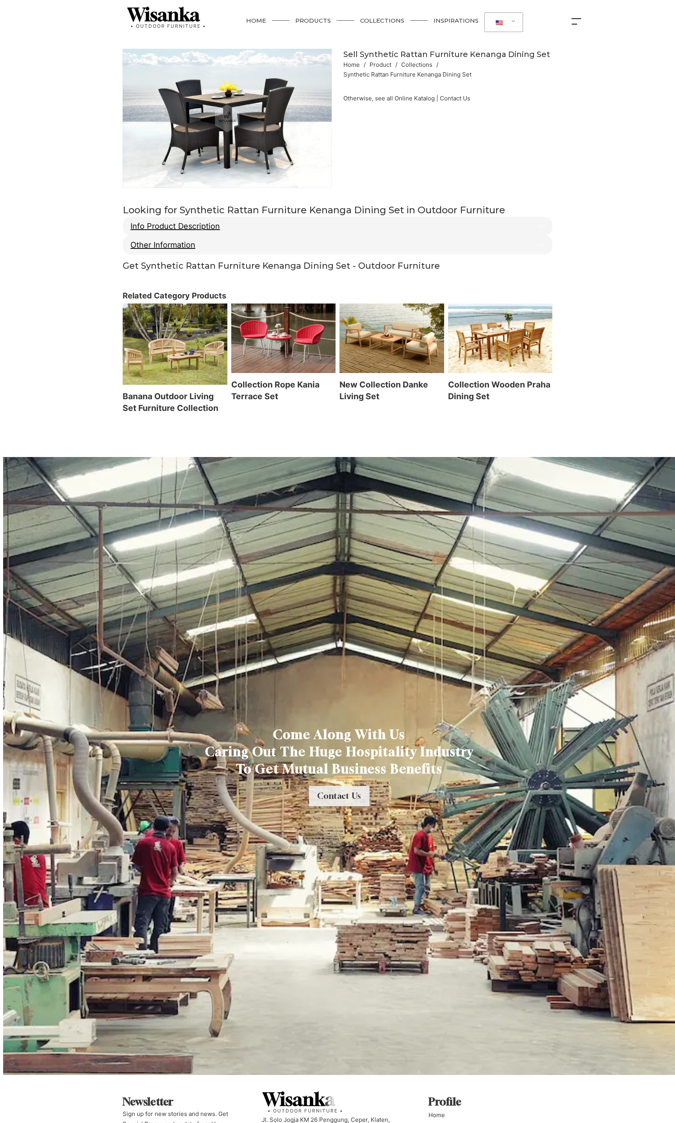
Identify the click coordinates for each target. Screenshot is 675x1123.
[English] (502, 22)
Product (380, 64)
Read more (128, 425)
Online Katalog (415, 98)
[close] (578, 20)
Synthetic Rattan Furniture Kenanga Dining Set (446, 54)
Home (351, 64)
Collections (416, 64)
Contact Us (455, 98)
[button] (321, 59)
